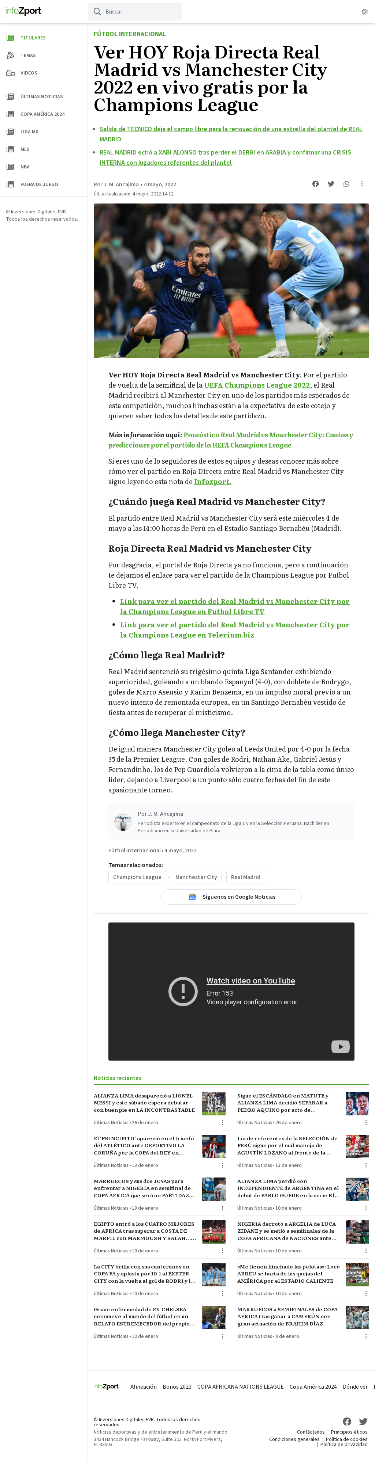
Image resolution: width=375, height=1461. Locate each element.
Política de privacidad (344, 1444)
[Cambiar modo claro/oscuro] (364, 11)
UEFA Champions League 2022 (257, 385)
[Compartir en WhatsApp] (346, 183)
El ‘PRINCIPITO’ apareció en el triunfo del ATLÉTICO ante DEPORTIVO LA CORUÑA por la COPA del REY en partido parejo (144, 1145)
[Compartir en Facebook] (315, 183)
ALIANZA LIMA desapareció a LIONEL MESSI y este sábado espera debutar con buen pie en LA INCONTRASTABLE (144, 1102)
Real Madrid (245, 877)
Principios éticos (349, 1432)
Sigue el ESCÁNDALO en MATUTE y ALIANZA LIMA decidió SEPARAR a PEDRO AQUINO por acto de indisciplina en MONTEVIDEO (282, 1102)
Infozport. (212, 481)
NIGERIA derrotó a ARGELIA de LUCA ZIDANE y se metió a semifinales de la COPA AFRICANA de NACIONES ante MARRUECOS (286, 1230)
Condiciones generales (294, 1439)
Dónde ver (355, 1387)
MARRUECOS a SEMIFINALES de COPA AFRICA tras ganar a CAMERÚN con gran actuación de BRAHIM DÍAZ (287, 1316)
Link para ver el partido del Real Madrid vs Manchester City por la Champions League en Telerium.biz (235, 630)
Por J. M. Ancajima (116, 184)
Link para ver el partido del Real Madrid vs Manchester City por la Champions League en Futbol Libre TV (235, 606)
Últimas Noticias (111, 1122)
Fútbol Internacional (130, 34)
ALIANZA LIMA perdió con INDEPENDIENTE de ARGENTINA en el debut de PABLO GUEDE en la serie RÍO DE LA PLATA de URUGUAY (288, 1188)
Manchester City (196, 877)
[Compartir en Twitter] (331, 183)
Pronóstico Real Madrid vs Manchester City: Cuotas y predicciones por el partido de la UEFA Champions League (230, 440)
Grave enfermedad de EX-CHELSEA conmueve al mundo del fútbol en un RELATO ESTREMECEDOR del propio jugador (142, 1316)
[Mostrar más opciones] (361, 183)
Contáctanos (311, 1432)
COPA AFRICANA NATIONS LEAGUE (240, 1387)
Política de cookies (347, 1439)
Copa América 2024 (313, 1387)
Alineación (143, 1387)
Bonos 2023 (177, 1387)
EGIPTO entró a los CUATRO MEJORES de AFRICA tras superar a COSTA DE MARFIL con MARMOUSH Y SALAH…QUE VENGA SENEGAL (144, 1230)
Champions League (137, 877)
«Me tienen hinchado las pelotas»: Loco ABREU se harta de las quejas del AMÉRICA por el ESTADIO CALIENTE (288, 1273)
